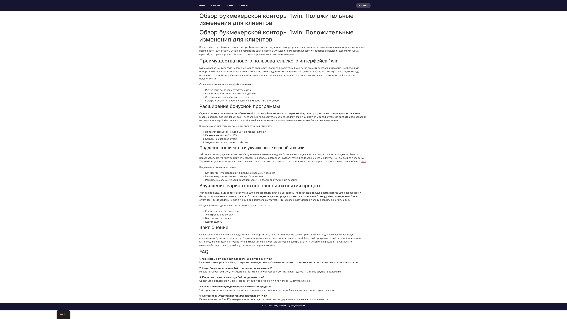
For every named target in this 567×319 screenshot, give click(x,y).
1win (363, 161)
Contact (243, 5)
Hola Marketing (284, 306)
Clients (229, 5)
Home (202, 5)
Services (215, 5)
